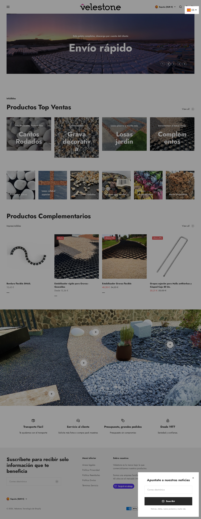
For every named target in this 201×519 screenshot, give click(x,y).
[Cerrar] (193, 478)
